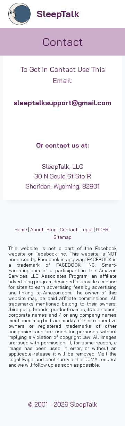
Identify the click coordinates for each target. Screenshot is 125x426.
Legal (87, 229)
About (36, 229)
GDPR (102, 229)
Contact (68, 229)
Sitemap (62, 237)
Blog (52, 229)
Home (21, 229)
